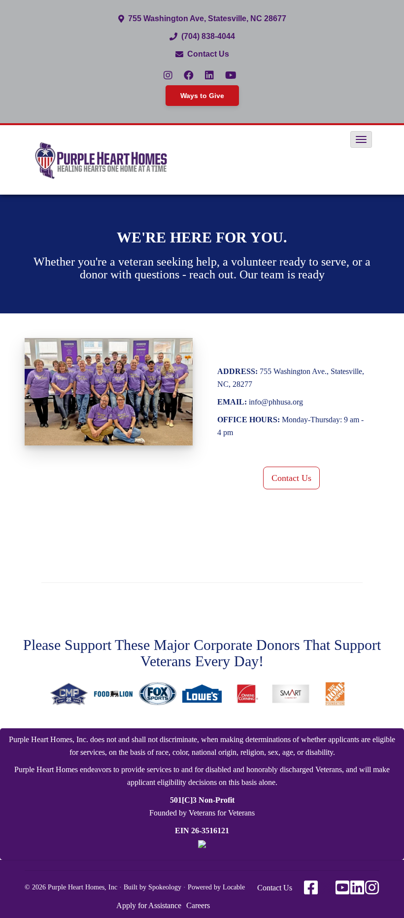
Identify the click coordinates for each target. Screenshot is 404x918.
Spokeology (164, 887)
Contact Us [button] (291, 478)
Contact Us (208, 54)
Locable (234, 887)
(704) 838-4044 (208, 36)
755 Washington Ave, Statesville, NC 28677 (207, 18)
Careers (198, 905)
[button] (361, 139)
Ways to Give (202, 96)
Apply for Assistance (148, 905)
